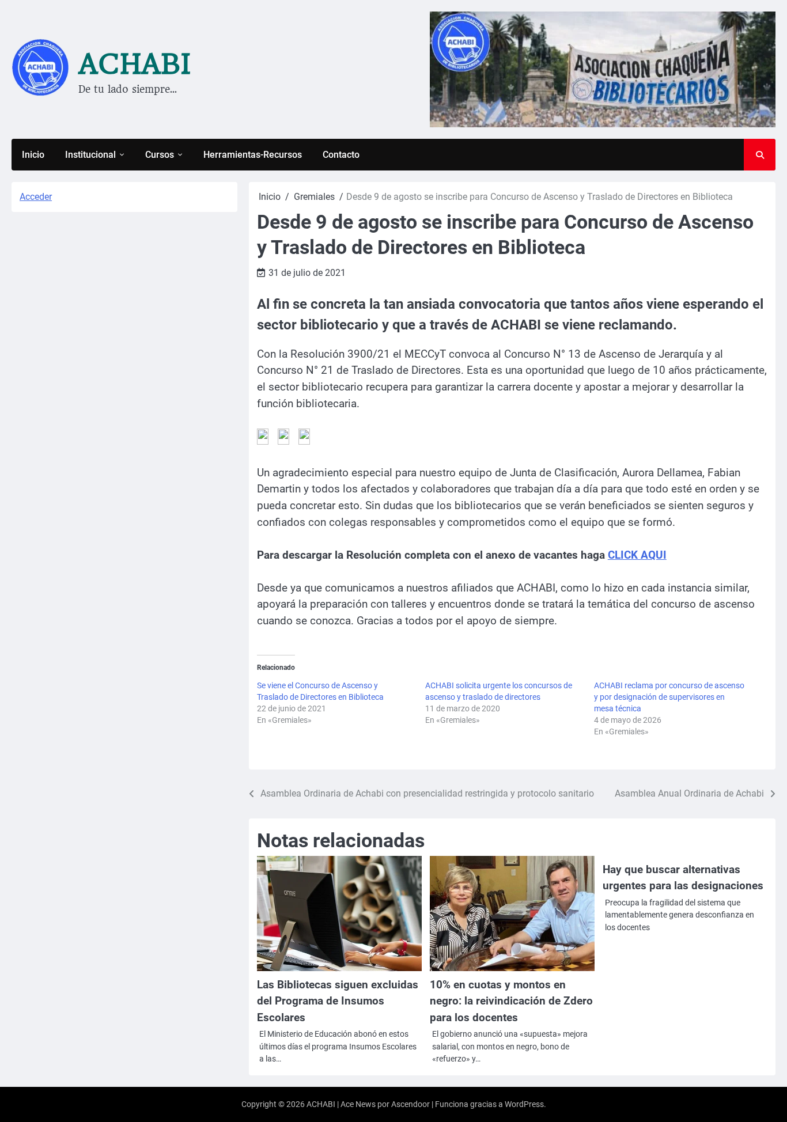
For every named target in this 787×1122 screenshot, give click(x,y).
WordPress (524, 1104)
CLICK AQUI (637, 555)
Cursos (159, 154)
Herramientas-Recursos (252, 154)
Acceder (36, 196)
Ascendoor (410, 1104)
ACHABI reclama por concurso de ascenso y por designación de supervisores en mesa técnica (669, 697)
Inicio (33, 154)
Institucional (90, 154)
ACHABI (134, 64)
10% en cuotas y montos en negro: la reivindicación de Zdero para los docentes (511, 1001)
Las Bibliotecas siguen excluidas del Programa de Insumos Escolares (337, 1001)
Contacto (341, 154)
